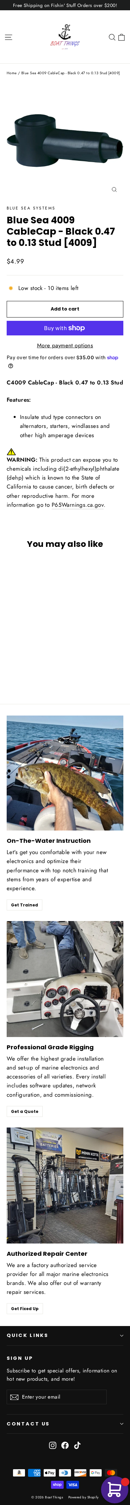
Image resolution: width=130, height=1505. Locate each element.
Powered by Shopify (83, 1497)
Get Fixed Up (25, 1308)
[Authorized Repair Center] (65, 1186)
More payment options (65, 345)
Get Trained (24, 905)
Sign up (20, 1358)
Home (12, 73)
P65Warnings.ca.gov (78, 505)
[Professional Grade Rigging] (65, 979)
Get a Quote (24, 1111)
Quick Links (27, 1335)
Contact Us (28, 1423)
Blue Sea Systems (31, 208)
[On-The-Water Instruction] (65, 773)
